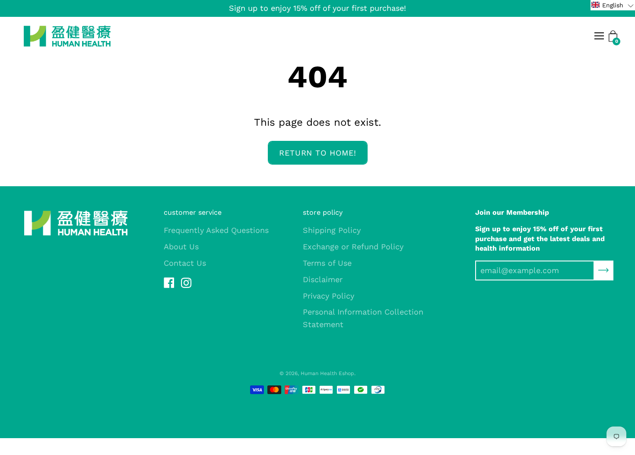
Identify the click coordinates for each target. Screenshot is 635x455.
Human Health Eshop (327, 373)
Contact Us (185, 262)
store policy (323, 212)
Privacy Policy (328, 295)
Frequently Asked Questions (216, 230)
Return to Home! (317, 152)
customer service (193, 212)
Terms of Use (327, 262)
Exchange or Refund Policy (353, 246)
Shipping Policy (332, 230)
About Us (181, 246)
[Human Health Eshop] (67, 35)
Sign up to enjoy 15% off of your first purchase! (317, 8)
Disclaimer (323, 279)
